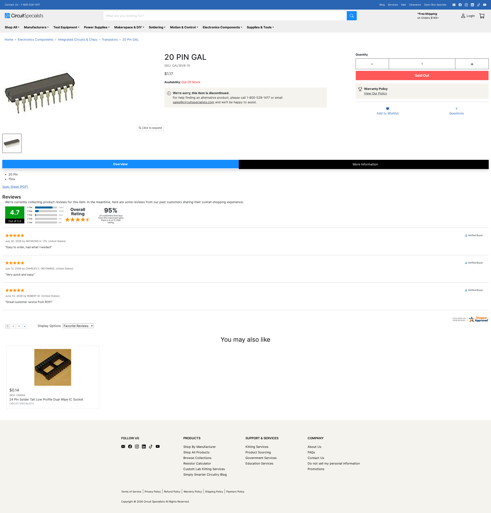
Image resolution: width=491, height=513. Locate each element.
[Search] (352, 15)
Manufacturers (35, 27)
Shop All (11, 27)
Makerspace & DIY (128, 27)
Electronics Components (221, 27)
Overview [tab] (120, 164)
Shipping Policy (214, 491)
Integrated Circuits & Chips (77, 39)
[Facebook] (460, 4)
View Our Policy (375, 93)
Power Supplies (95, 27)
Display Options (49, 326)
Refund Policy (172, 491)
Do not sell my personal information (334, 463)
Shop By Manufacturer (199, 447)
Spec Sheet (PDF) (15, 187)
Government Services (261, 458)
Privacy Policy (153, 491)
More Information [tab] (365, 164)
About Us (314, 447)
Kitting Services (257, 447)
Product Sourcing (258, 452)
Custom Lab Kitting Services (204, 469)
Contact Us (316, 458)
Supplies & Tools (259, 27)
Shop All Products (196, 452)
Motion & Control (183, 27)
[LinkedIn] (472, 4)
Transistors (110, 39)
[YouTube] (484, 4)
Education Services (259, 463)
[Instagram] (466, 4)
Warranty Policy (193, 491)
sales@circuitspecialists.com (193, 102)
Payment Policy (235, 491)
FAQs (311, 452)
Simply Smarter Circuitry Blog (205, 474)
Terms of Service (131, 491)
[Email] (454, 4)
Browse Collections (197, 458)
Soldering (156, 27)
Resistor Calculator (197, 463)
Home (9, 39)
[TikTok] (478, 4)
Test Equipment (65, 27)
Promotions (316, 469)
